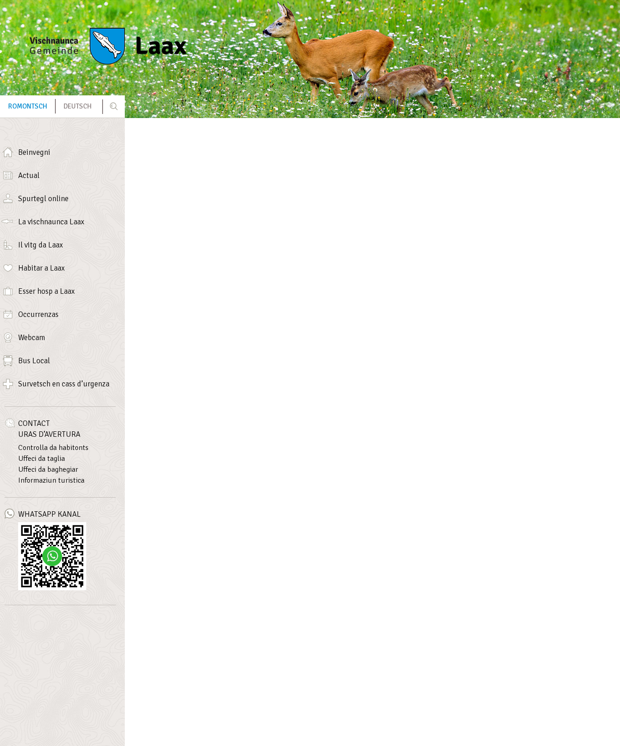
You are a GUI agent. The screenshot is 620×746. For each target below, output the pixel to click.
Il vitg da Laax (40, 245)
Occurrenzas (38, 314)
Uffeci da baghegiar (48, 469)
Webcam (31, 337)
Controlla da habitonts (53, 447)
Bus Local (34, 361)
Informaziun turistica (51, 480)
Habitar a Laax (41, 268)
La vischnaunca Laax (51, 222)
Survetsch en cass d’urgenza (63, 384)
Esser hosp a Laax (46, 291)
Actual (28, 175)
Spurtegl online (43, 198)
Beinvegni (34, 152)
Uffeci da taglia (41, 458)
